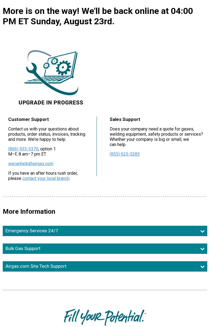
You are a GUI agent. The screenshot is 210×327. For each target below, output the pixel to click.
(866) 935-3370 (23, 148)
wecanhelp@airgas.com (30, 163)
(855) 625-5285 (125, 154)
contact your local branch (45, 178)
